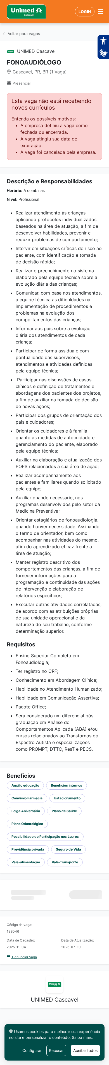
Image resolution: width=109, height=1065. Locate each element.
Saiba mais (82, 1037)
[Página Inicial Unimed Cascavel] (26, 11)
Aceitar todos (85, 1050)
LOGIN (85, 11)
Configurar (32, 1050)
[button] (101, 12)
